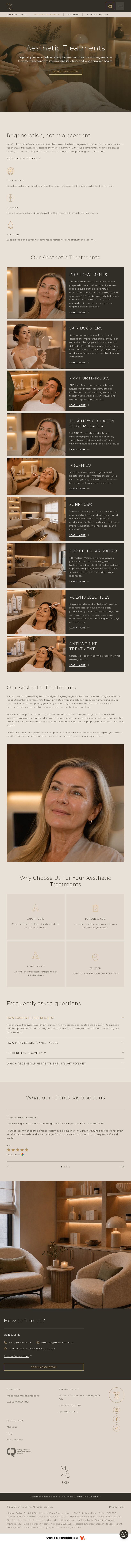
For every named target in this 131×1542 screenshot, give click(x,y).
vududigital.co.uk (68, 1537)
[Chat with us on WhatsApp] (123, 1534)
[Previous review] (9, 1166)
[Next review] (122, 1166)
